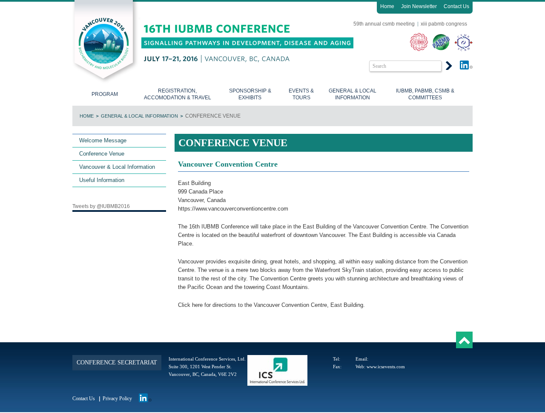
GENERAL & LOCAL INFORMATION (352, 94)
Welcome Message (102, 140)
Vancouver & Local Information (117, 167)
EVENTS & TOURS (301, 94)
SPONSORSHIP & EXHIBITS (250, 94)
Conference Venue (101, 153)
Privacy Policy (117, 398)
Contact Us (456, 6)
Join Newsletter (419, 6)
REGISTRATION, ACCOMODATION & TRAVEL (177, 94)
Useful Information (101, 180)
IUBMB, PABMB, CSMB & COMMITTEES (425, 94)
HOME (87, 115)
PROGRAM (105, 94)
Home (387, 6)
